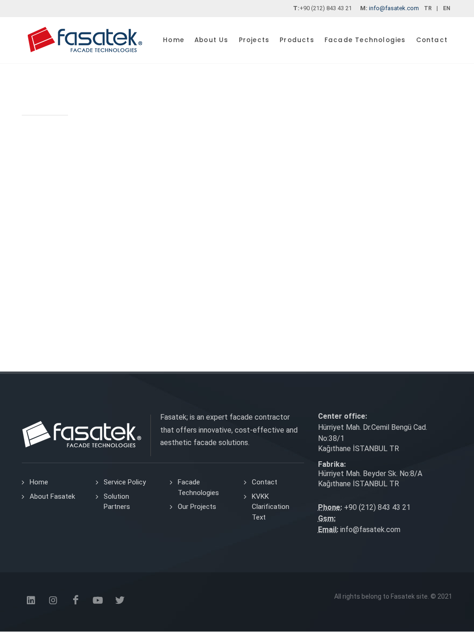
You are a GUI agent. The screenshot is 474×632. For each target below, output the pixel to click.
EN (446, 8)
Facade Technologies (198, 487)
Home (39, 482)
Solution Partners (117, 501)
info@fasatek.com (394, 8)
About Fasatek (52, 496)
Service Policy (125, 482)
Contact (264, 482)
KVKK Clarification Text (270, 506)
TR (428, 8)
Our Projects (197, 506)
